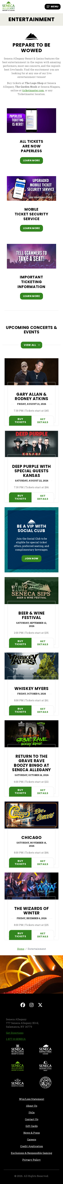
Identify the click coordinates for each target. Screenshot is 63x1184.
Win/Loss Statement (31, 1099)
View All (30, 345)
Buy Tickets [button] (23, 420)
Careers (43, 1139)
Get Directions (14, 1032)
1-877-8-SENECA (16, 1039)
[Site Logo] (8, 6)
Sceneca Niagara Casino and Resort (17, 1049)
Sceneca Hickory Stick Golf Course (45, 1066)
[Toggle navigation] (53, 6)
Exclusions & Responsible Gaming (31, 1153)
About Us (31, 1105)
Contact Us (31, 1119)
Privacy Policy (31, 1159)
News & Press (41, 1132)
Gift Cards (32, 1126)
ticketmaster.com (33, 90)
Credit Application (39, 1146)
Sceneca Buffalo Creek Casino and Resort (45, 1049)
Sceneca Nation (45, 1082)
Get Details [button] (42, 420)
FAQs (32, 1112)
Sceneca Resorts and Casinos (17, 1082)
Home (20, 948)
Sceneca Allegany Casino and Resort (17, 1066)
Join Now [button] (31, 558)
